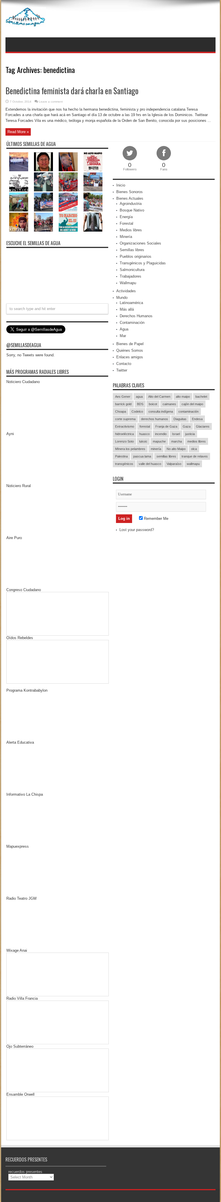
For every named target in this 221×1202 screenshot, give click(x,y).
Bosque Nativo (132, 210)
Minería (126, 236)
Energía (126, 217)
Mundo (121, 297)
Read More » (18, 132)
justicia (190, 434)
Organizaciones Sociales (140, 243)
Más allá (127, 309)
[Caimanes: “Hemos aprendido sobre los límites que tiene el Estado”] (18, 202)
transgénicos (124, 464)
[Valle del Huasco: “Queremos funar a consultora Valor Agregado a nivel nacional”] (68, 181)
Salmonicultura (132, 270)
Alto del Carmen (159, 396)
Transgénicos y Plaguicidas (143, 263)
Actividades (126, 291)
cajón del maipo (192, 404)
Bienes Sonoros (129, 192)
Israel (176, 434)
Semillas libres (132, 250)
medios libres (196, 441)
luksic (143, 441)
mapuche (159, 441)
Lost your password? (136, 530)
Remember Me (155, 518)
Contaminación (132, 322)
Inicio (120, 185)
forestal (145, 426)
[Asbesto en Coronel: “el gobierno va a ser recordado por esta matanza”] (92, 222)
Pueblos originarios (135, 256)
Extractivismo (124, 426)
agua (139, 396)
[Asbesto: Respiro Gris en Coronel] (18, 181)
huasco (144, 434)
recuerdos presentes (25, 1172)
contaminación (188, 411)
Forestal (126, 223)
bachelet (201, 396)
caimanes (169, 404)
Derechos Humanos (136, 316)
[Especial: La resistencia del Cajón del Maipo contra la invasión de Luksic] (92, 202)
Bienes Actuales (129, 198)
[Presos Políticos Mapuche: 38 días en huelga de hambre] (18, 222)
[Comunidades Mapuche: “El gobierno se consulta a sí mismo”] (43, 181)
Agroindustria (131, 203)
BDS (140, 404)
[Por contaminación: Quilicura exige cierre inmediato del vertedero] (68, 202)
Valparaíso (174, 464)
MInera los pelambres (130, 449)
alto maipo (183, 396)
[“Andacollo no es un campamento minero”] (18, 161)
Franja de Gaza (166, 426)
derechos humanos (154, 419)
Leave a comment (51, 101)
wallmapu (193, 464)
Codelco (137, 411)
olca (194, 449)
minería (156, 449)
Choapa (120, 411)
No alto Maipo (176, 449)
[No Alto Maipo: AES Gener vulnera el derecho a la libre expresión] (92, 161)
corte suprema (125, 419)
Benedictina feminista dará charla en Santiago (71, 91)
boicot (153, 404)
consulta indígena (160, 411)
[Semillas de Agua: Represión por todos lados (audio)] (43, 161)
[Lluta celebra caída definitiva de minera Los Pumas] (43, 202)
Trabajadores (130, 276)
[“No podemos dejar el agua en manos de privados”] (68, 222)
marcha (176, 441)
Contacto (123, 363)
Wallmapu (128, 283)
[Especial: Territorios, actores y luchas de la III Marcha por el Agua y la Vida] (43, 222)
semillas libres (166, 456)
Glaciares (202, 426)
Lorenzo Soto (124, 441)
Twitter (121, 370)
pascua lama (142, 456)
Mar (123, 336)
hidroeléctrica (124, 434)
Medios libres (131, 230)
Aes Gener (122, 396)
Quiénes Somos (129, 350)
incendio (161, 434)
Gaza (186, 426)
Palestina (121, 456)
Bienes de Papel (130, 344)
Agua (124, 329)
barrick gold (123, 404)
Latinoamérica (131, 303)
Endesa (197, 419)
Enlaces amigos (129, 357)
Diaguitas (180, 419)
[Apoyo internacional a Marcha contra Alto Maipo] (68, 161)
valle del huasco (150, 464)
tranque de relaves (195, 456)
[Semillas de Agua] (25, 23)
